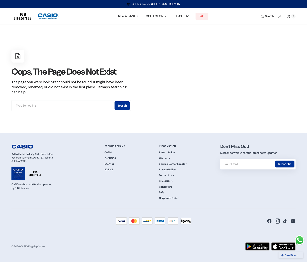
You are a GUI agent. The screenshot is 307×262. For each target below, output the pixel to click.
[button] (267, 16)
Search (122, 105)
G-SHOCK (110, 158)
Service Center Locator (172, 164)
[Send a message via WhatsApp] (299, 240)
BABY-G (109, 164)
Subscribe (285, 164)
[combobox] (71, 105)
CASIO (108, 152)
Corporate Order (169, 198)
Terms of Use (166, 175)
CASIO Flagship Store (32, 246)
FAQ (161, 192)
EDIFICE (108, 169)
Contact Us (165, 186)
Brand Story (166, 181)
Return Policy (167, 152)
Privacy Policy (167, 169)
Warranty (164, 158)
